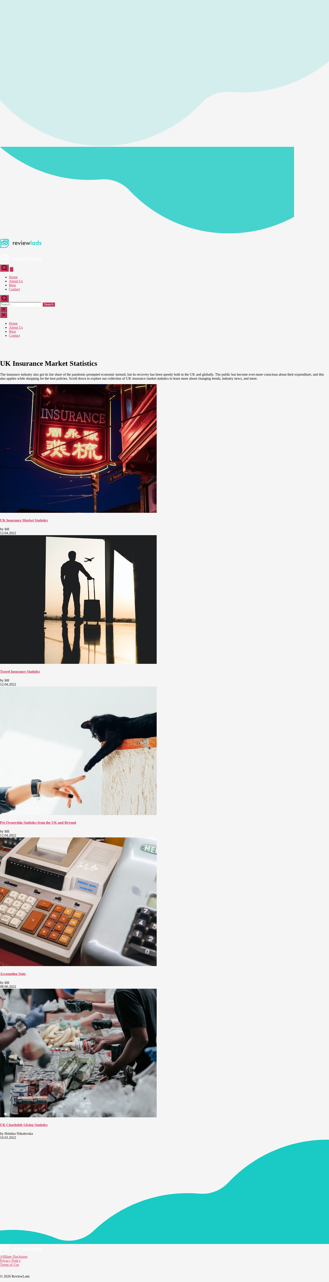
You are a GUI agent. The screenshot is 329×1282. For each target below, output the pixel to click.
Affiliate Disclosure (14, 1257)
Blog (12, 285)
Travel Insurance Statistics (20, 671)
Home (13, 277)
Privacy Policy (10, 1261)
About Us (16, 281)
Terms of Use (9, 1265)
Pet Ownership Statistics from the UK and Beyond (38, 822)
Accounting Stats (13, 974)
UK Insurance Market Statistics (24, 520)
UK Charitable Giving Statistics (24, 1125)
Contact (14, 289)
